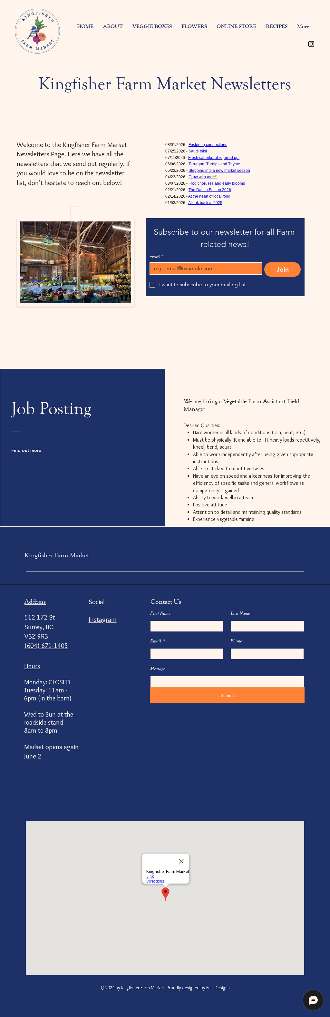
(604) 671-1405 (46, 645)
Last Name (240, 613)
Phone (236, 641)
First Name (160, 613)
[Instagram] (311, 44)
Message (157, 668)
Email (156, 256)
